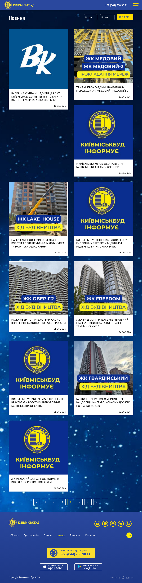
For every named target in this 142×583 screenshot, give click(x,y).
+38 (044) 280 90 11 (116, 5)
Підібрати (125, 17)
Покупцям (75, 535)
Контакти (90, 535)
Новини (61, 535)
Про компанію (31, 535)
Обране (14, 535)
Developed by (115, 577)
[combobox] (90, 17)
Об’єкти (48, 535)
